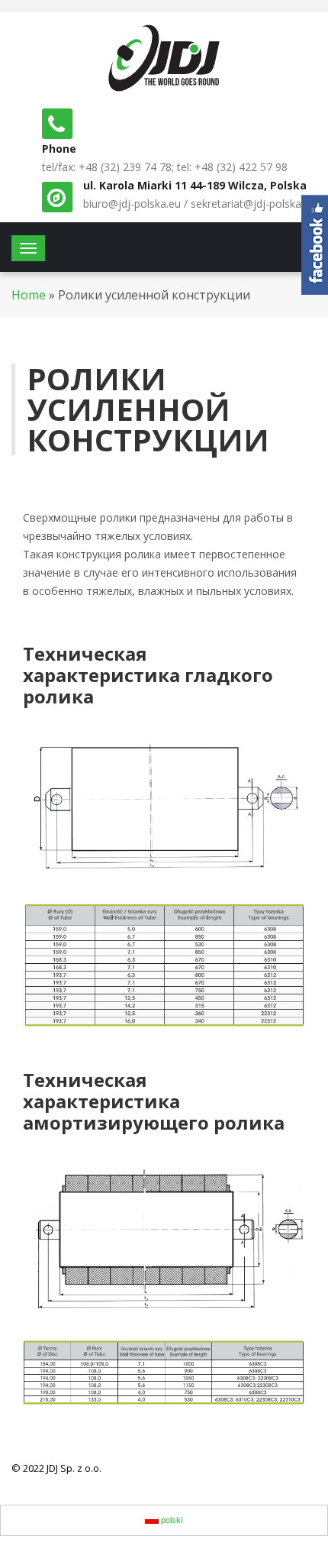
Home (28, 294)
